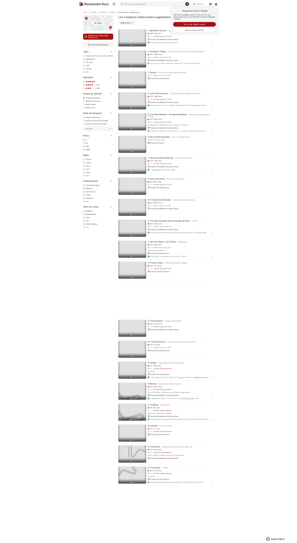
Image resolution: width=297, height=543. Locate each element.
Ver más (86, 72)
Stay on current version (194, 30)
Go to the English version (194, 24)
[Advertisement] (166, 300)
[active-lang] (210, 4)
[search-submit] (122, 4)
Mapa (99, 23)
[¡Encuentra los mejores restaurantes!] (94, 4)
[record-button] (187, 4)
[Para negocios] (114, 4)
